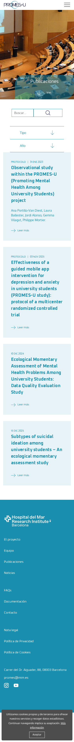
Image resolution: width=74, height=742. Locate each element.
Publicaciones (13, 561)
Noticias (9, 572)
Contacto (10, 612)
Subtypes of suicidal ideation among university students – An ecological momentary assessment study (36, 450)
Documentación (15, 601)
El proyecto (12, 539)
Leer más (23, 230)
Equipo (9, 550)
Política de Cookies (17, 652)
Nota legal (11, 630)
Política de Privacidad (19, 641)
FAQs (7, 590)
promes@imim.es (16, 677)
